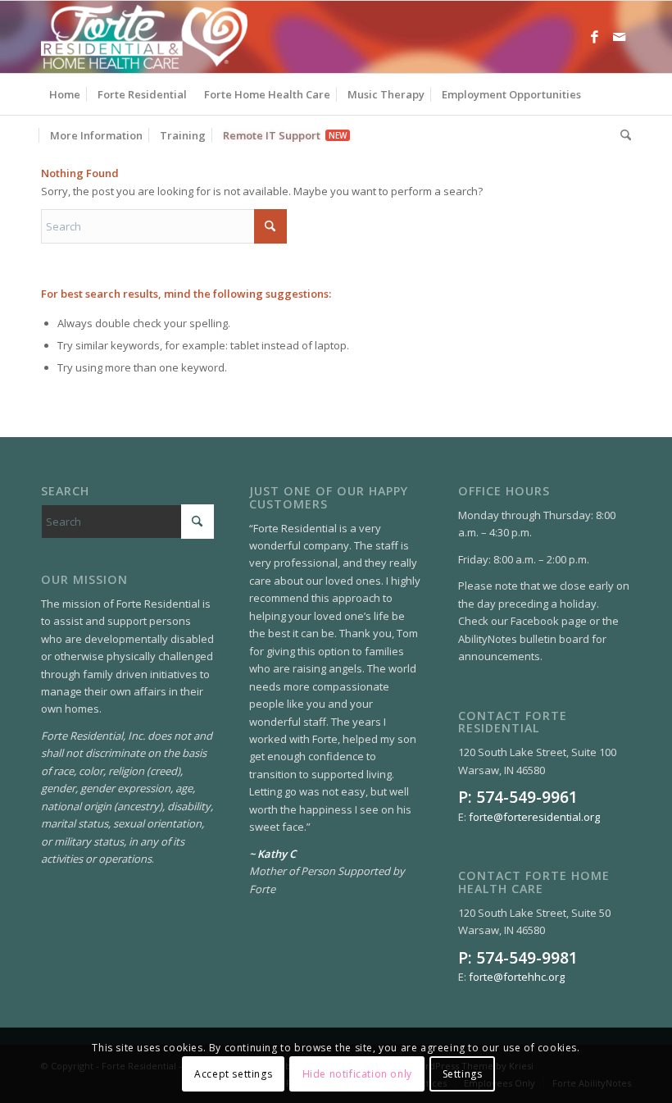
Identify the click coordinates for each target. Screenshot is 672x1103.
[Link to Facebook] (594, 37)
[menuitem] (65, 94)
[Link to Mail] (618, 37)
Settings (463, 1074)
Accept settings (233, 1074)
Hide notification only (357, 1074)
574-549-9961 (527, 797)
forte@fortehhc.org (517, 976)
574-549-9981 (527, 957)
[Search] (621, 135)
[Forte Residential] (144, 37)
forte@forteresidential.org (534, 816)
